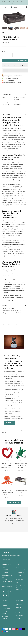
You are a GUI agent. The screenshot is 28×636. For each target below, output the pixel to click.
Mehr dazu (16, 3)
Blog (17, 582)
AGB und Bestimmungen (19, 603)
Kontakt (4, 613)
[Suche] (5, 7)
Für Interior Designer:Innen (19, 588)
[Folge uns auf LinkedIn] (7, 595)
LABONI (20, 487)
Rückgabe (4, 305)
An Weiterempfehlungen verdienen (7, 586)
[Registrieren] (24, 559)
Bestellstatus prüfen (21, 567)
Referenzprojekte (6, 611)
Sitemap (18, 618)
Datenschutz (19, 607)
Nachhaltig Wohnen (21, 585)
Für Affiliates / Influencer (5, 617)
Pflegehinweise (19, 579)
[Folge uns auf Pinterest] (10, 591)
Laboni (4, 32)
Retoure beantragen (21, 569)
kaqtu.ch (12, 297)
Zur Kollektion (14, 502)
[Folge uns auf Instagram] (7, 591)
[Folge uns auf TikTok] (3, 595)
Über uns (4, 602)
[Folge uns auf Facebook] (3, 591)
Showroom (18, 82)
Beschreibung (6, 114)
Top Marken (5, 572)
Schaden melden (20, 572)
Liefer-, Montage (7, 75)
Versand (18, 612)
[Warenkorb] (25, 7)
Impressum (18, 610)
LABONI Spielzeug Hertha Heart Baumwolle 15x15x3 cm (7, 465)
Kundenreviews (6, 608)
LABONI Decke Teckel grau (21, 491)
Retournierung (19, 615)
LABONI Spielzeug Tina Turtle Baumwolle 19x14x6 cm (21, 465)
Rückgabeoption (18, 75)
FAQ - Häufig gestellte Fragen (20, 576)
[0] (22, 7)
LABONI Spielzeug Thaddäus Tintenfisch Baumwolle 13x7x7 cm (7, 492)
